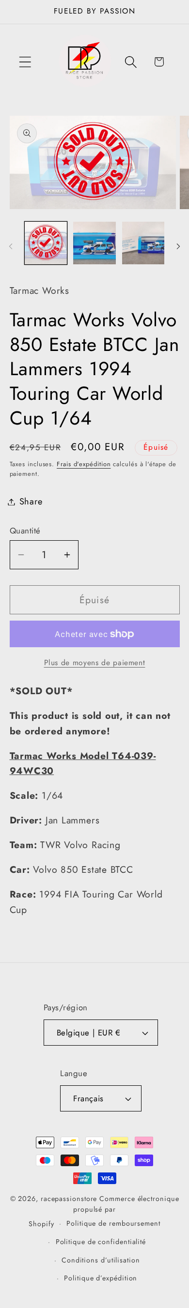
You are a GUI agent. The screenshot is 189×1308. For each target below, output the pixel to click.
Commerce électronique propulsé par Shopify (104, 1211)
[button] (25, 62)
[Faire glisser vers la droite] (178, 246)
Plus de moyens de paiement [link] (94, 662)
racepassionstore (69, 1198)
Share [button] (31, 501)
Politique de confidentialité (101, 1242)
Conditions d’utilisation (101, 1260)
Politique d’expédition (100, 1278)
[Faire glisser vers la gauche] (10, 246)
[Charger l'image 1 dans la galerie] (46, 243)
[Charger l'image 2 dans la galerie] (94, 243)
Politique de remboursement (113, 1223)
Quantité (25, 530)
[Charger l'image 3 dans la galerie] (143, 243)
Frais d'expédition (83, 464)
